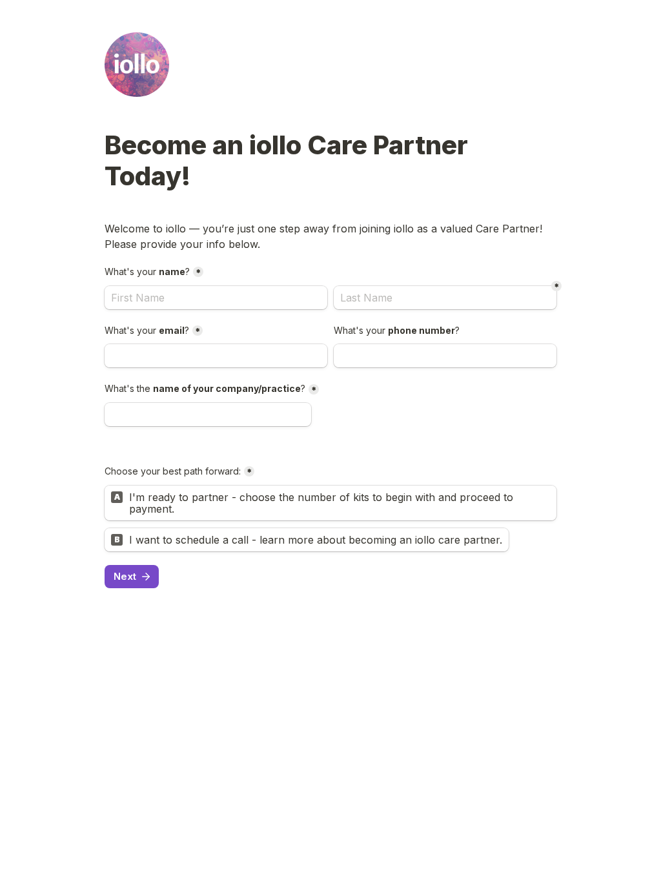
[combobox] (445, 355)
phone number (397, 330)
